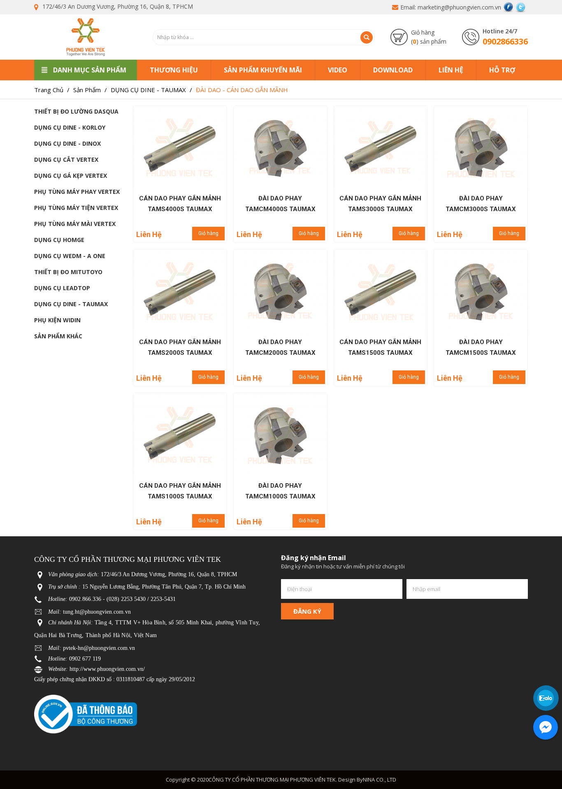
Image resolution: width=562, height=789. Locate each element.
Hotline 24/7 (500, 31)
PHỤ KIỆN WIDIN (57, 320)
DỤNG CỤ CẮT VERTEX (66, 159)
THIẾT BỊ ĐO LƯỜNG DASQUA (76, 111)
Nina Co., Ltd (379, 779)
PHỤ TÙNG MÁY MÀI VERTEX (75, 224)
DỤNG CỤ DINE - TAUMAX (71, 304)
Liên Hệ (451, 69)
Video (337, 69)
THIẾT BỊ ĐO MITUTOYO (68, 272)
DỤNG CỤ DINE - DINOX (67, 143)
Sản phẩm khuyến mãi (263, 69)
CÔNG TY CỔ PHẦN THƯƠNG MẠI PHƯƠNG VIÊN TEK (272, 779)
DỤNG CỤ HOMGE (59, 240)
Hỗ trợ (502, 69)
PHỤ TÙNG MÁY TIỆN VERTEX (76, 208)
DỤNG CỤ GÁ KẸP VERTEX (70, 175)
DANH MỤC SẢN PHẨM (89, 69)
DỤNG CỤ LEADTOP (62, 288)
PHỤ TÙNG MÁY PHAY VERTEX (77, 192)
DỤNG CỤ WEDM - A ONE (69, 256)
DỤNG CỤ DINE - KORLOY (69, 127)
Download (393, 69)
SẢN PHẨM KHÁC (58, 336)
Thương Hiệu (174, 69)
